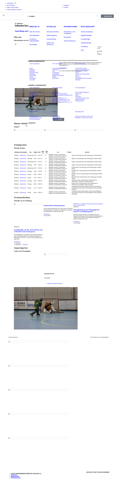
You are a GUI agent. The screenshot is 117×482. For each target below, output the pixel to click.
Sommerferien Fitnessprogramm (54, 205)
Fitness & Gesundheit (37, 109)
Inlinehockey (23, 155)
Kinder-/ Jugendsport (37, 85)
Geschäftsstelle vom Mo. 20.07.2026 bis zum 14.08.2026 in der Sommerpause (28, 230)
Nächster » (25, 244)
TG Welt (32, 16)
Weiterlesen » (17, 241)
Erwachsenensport (37, 61)
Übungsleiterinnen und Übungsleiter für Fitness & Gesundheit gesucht (86, 210)
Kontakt (32, 123)
